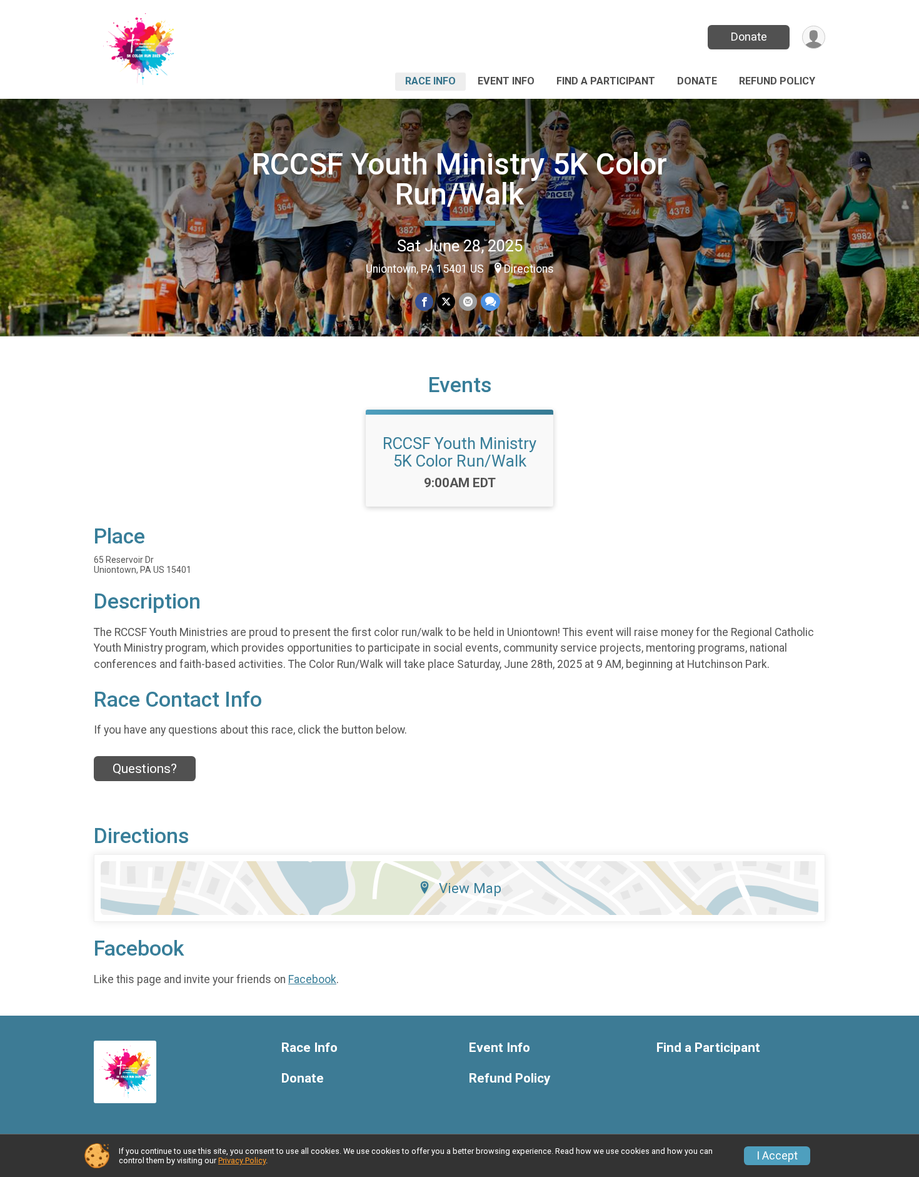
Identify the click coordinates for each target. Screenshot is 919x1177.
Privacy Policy (242, 1160)
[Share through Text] (490, 302)
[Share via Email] (468, 302)
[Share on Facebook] (424, 302)
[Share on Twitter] (446, 302)
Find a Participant (605, 81)
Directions (529, 269)
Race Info (430, 81)
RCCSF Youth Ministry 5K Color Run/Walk (459, 179)
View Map (470, 888)
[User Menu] (813, 37)
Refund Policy (777, 81)
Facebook (312, 979)
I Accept (777, 1155)
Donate (749, 36)
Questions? (145, 768)
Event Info (506, 81)
